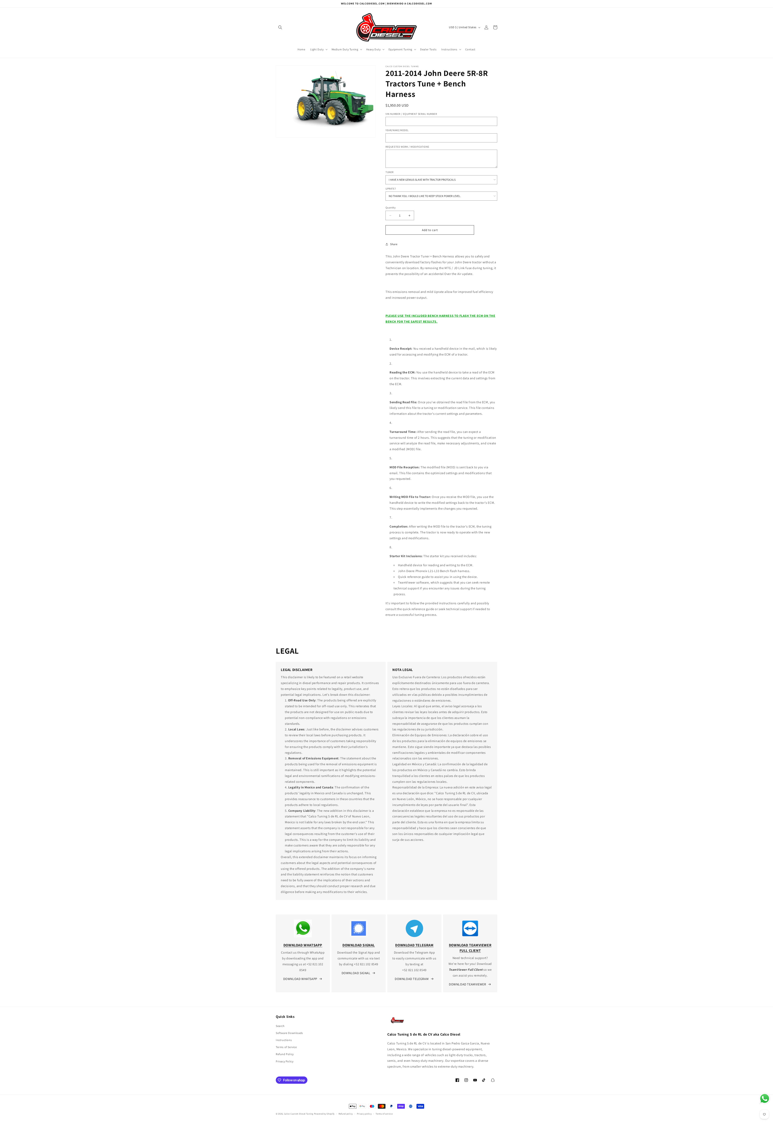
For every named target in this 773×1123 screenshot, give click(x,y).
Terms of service (384, 1113)
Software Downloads (289, 1033)
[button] (280, 27)
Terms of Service (286, 1047)
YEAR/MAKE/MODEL (397, 130)
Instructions (284, 1040)
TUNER (389, 172)
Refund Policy (285, 1054)
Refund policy (346, 1113)
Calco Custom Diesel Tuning (298, 1113)
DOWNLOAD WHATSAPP (300, 979)
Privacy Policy (284, 1061)
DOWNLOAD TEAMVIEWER (467, 984)
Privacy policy (364, 1113)
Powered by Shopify (324, 1113)
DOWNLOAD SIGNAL (356, 973)
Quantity (390, 207)
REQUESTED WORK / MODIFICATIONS (407, 146)
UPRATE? (390, 188)
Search (280, 1026)
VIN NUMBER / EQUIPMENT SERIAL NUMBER (411, 114)
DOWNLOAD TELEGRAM (412, 979)
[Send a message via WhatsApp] (764, 1098)
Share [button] (394, 244)
